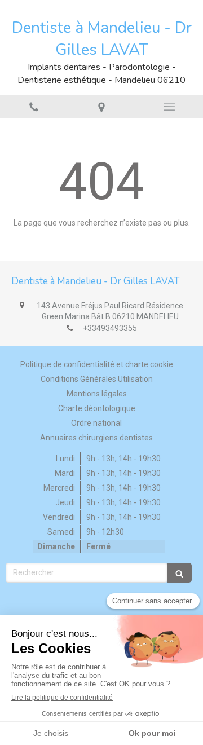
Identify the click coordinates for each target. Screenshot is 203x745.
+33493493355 (110, 328)
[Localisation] (101, 106)
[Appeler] (34, 106)
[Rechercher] (179, 573)
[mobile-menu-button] (169, 106)
